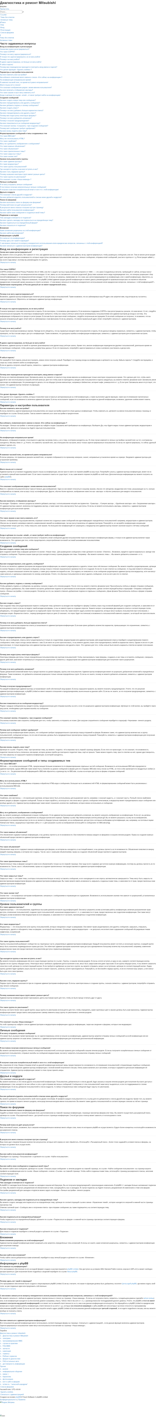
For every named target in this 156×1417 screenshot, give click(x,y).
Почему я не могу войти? (10, 59)
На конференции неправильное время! (15, 80)
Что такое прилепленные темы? (12, 151)
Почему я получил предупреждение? (14, 120)
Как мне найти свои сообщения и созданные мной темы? (22, 212)
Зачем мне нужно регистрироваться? (14, 49)
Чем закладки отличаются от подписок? (15, 217)
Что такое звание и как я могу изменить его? (17, 92)
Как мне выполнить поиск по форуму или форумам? (20, 202)
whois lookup (149, 1298)
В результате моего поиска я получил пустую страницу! (21, 207)
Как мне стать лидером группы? (12, 171)
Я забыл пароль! (6, 64)
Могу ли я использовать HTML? (12, 138)
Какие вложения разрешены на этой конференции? (20, 230)
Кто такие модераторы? (9, 164)
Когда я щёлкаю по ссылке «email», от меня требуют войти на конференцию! (30, 95)
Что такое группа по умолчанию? (13, 177)
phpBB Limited (72, 1269)
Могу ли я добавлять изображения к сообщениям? (20, 143)
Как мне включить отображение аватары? (16, 90)
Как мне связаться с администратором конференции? (21, 245)
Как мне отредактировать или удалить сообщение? (20, 102)
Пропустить (4, 9)
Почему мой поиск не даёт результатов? (16, 205)
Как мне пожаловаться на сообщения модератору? (20, 123)
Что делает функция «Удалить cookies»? (16, 69)
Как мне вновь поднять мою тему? (13, 131)
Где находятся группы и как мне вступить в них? (19, 169)
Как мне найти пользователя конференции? (17, 210)
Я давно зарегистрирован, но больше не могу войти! (20, 62)
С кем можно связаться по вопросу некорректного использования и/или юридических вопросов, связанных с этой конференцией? (51, 243)
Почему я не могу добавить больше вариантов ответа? (21, 110)
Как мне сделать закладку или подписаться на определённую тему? (26, 220)
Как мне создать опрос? (9, 108)
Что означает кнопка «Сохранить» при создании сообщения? (24, 125)
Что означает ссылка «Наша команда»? (15, 179)
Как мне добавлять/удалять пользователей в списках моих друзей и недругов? (31, 197)
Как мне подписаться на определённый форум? (19, 223)
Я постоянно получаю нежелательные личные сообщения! (23, 187)
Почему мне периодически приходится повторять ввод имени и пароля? (28, 67)
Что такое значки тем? (9, 156)
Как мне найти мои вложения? (12, 233)
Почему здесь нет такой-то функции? (14, 240)
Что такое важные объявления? (12, 146)
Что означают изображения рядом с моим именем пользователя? (26, 87)
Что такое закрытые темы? (10, 154)
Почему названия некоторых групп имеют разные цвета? (22, 174)
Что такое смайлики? (8, 141)
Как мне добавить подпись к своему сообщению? (19, 105)
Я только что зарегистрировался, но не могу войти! (20, 57)
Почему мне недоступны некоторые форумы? (18, 115)
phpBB (7, 477)
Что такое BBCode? (7, 136)
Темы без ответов (7, 37)
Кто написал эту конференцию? (12, 238)
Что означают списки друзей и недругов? (16, 194)
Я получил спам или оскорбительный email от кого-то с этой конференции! (29, 189)
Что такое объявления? (9, 148)
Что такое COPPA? (7, 51)
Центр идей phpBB (129, 1283)
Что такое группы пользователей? (13, 166)
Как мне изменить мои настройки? (13, 74)
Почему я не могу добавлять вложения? (16, 118)
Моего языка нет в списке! (10, 85)
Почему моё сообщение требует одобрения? (17, 128)
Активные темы (6, 40)
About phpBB (72, 1271)
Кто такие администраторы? (11, 161)
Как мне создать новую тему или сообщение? (18, 100)
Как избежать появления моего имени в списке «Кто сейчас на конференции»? (31, 77)
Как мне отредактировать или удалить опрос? (18, 113)
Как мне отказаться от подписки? (13, 225)
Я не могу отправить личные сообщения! (16, 184)
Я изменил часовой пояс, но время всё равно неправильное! (24, 82)
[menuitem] (7, 17)
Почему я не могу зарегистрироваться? (15, 54)
